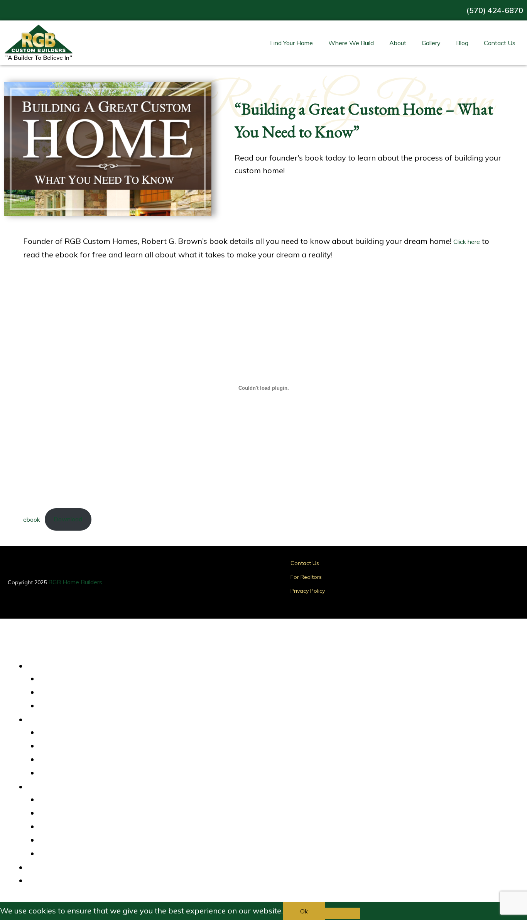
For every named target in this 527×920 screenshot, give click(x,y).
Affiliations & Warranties (78, 827)
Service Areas (63, 733)
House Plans (61, 693)
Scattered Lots (65, 760)
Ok (304, 911)
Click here (466, 241)
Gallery (431, 43)
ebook (31, 519)
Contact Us (499, 43)
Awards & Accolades (73, 813)
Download (68, 519)
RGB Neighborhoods (72, 746)
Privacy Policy (308, 590)
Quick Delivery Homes (74, 679)
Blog (462, 43)
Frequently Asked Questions (83, 854)
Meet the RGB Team (72, 840)
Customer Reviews (70, 800)
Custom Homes (65, 706)
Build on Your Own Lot (74, 773)
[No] (342, 913)
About (397, 43)
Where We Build (351, 43)
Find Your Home (291, 43)
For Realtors (306, 576)
